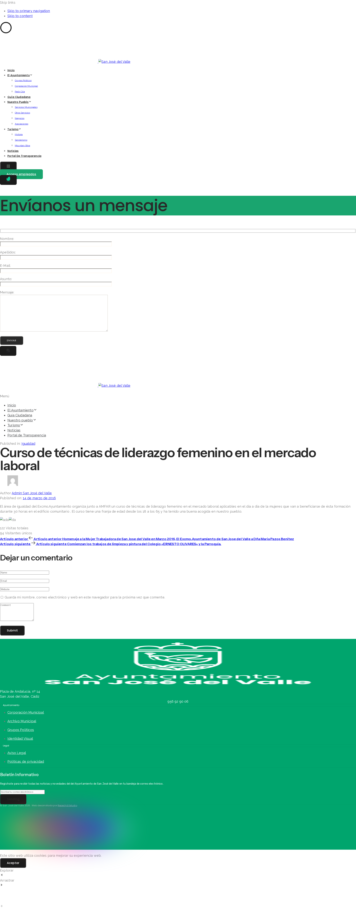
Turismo (13, 129)
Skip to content (20, 16)
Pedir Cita (20, 91)
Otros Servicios (22, 112)
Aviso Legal (16, 753)
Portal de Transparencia (24, 156)
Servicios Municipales (26, 107)
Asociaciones (21, 124)
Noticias (13, 151)
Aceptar (13, 863)
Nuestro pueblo (18, 102)
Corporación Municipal (26, 86)
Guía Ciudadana (19, 97)
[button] (8, 166)
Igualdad (28, 444)
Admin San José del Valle (32, 493)
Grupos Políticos (23, 80)
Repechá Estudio (67, 805)
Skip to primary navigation (28, 11)
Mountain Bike (22, 145)
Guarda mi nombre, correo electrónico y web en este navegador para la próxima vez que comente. (85, 597)
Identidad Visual (20, 738)
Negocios (19, 118)
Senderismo (21, 140)
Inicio (11, 70)
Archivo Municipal (21, 721)
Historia (19, 134)
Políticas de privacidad (25, 761)
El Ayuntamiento (18, 75)
